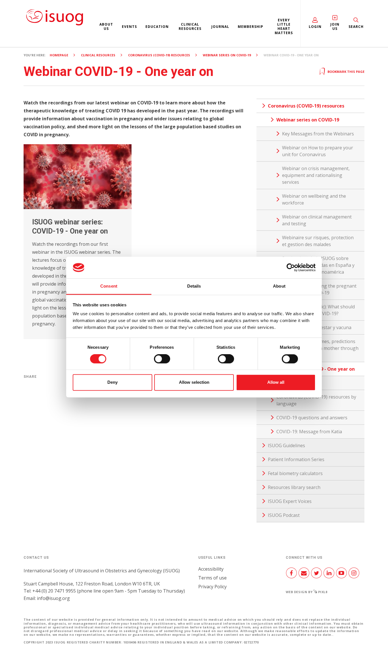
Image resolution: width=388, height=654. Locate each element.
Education (157, 26)
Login (315, 26)
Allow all (275, 382)
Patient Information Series (296, 459)
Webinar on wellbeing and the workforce (314, 199)
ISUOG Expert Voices (290, 501)
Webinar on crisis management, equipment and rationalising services (316, 175)
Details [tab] (194, 286)
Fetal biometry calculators (295, 473)
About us (106, 26)
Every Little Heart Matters (284, 26)
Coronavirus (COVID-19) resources (159, 55)
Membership (250, 26)
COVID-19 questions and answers (311, 417)
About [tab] (279, 286)
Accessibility (211, 569)
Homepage (59, 55)
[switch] (162, 361)
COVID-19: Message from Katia (309, 431)
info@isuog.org (53, 598)
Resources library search (294, 487)
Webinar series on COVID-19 (227, 55)
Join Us (334, 26)
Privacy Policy (212, 586)
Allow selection (194, 382)
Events (129, 26)
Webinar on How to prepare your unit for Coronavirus (317, 151)
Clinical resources (190, 26)
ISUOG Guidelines (286, 445)
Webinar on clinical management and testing (317, 220)
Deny (112, 382)
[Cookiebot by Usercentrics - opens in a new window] (291, 267)
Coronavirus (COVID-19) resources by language (316, 400)
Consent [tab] (108, 286)
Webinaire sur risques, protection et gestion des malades (318, 240)
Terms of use (212, 578)
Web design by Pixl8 (306, 592)
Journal (220, 26)
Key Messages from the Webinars (318, 134)
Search (356, 26)
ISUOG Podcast (284, 515)
